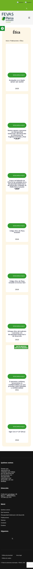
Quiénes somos (5, 509)
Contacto (3, 522)
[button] (2, 28)
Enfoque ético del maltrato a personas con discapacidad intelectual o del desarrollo (17, 333)
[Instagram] (18, 8)
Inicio (7, 41)
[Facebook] (22, 8)
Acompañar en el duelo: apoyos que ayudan (17, 81)
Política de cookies (6, 558)
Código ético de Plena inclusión (17, 231)
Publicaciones (14, 41)
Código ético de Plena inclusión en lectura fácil (17, 282)
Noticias (3, 520)
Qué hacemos (5, 512)
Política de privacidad (7, 555)
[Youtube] (31, 8)
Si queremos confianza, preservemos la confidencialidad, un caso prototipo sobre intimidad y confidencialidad (17, 385)
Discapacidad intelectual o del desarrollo (12, 515)
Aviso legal (19, 555)
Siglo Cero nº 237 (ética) (17, 432)
